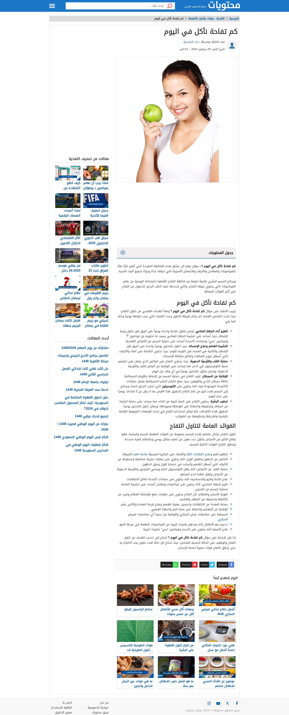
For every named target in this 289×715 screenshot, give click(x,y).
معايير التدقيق (63, 712)
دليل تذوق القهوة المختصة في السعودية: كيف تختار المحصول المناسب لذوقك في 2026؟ (81, 403)
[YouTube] (218, 703)
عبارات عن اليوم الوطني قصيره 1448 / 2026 (82, 427)
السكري (223, 519)
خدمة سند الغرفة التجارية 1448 (87, 390)
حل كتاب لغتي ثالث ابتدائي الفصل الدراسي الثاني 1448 (85, 371)
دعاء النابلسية (191, 42)
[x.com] (227, 703)
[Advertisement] (176, 216)
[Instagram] (209, 703)
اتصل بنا (67, 702)
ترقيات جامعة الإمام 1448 (90, 382)
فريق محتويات (100, 712)
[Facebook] (237, 703)
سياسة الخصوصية (98, 707)
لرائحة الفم (140, 454)
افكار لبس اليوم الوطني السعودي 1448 (81, 437)
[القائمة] (52, 6)
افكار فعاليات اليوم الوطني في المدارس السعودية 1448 (87, 447)
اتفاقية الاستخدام (61, 707)
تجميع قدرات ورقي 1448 (91, 416)
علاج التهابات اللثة (199, 454)
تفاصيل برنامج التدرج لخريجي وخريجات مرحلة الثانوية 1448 (83, 358)
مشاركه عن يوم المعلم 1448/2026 (84, 348)
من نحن (104, 702)
